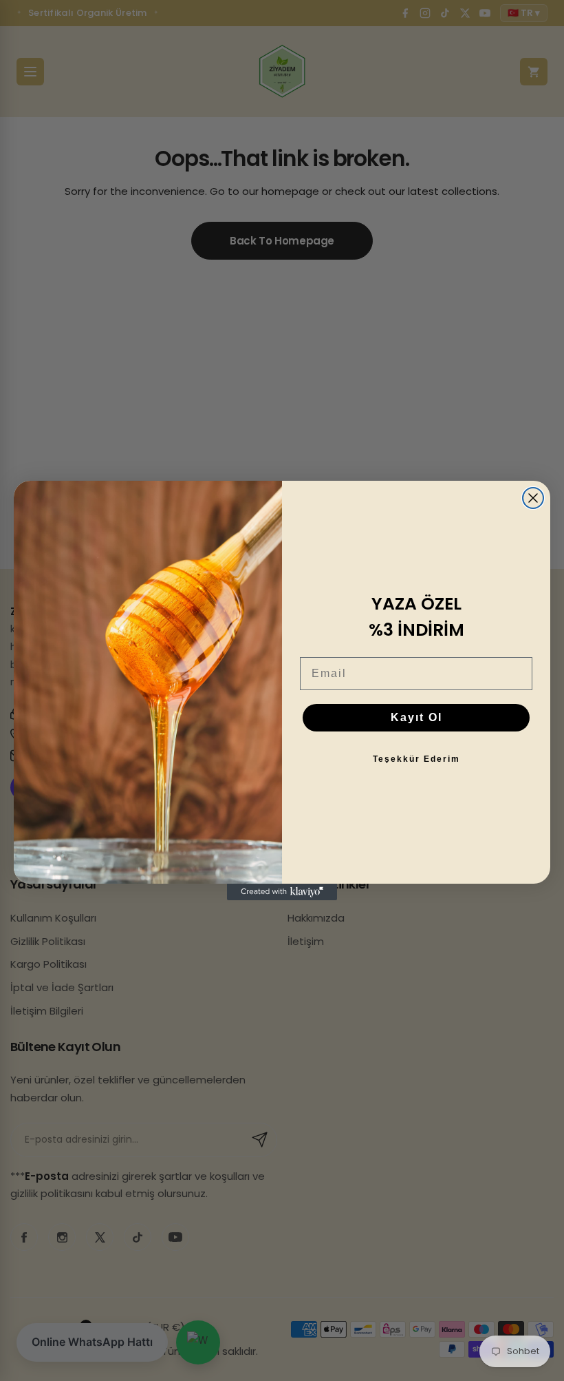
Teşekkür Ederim (416, 759)
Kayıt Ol (416, 717)
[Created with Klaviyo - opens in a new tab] (282, 892)
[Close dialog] (533, 498)
